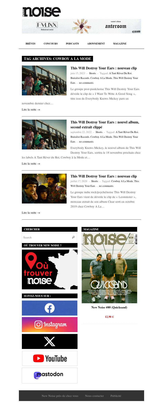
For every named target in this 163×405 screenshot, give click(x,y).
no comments (86, 82)
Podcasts (72, 43)
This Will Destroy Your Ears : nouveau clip (104, 68)
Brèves (30, 43)
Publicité (116, 396)
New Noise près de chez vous (60, 396)
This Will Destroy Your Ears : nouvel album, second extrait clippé (105, 124)
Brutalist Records (80, 78)
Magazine (119, 43)
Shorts (92, 73)
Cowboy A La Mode (101, 78)
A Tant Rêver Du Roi (120, 73)
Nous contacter (94, 396)
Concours (51, 43)
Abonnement (96, 43)
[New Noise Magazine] (42, 12)
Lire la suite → (31, 109)
